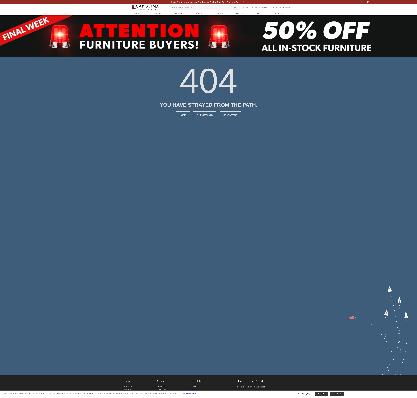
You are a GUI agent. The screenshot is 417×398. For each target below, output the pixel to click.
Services (220, 13)
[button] (243, 7)
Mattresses (157, 13)
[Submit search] (235, 7)
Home (183, 115)
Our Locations (279, 13)
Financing (199, 13)
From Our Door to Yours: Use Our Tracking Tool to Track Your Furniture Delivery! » (208, 2)
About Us (239, 13)
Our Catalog (205, 115)
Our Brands (179, 13)
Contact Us (230, 115)
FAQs (258, 13)
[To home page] (145, 8)
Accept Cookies (337, 394)
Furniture (136, 13)
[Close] (413, 394)
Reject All (321, 394)
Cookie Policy (191, 393)
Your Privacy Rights (305, 394)
